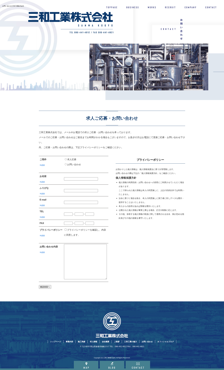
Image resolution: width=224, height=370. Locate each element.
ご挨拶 (116, 342)
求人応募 (71, 159)
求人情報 (171, 7)
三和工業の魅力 (130, 342)
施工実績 (152, 7)
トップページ (112, 7)
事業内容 (132, 7)
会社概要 (191, 7)
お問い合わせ (212, 7)
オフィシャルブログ (165, 342)
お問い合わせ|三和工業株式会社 (13, 6)
